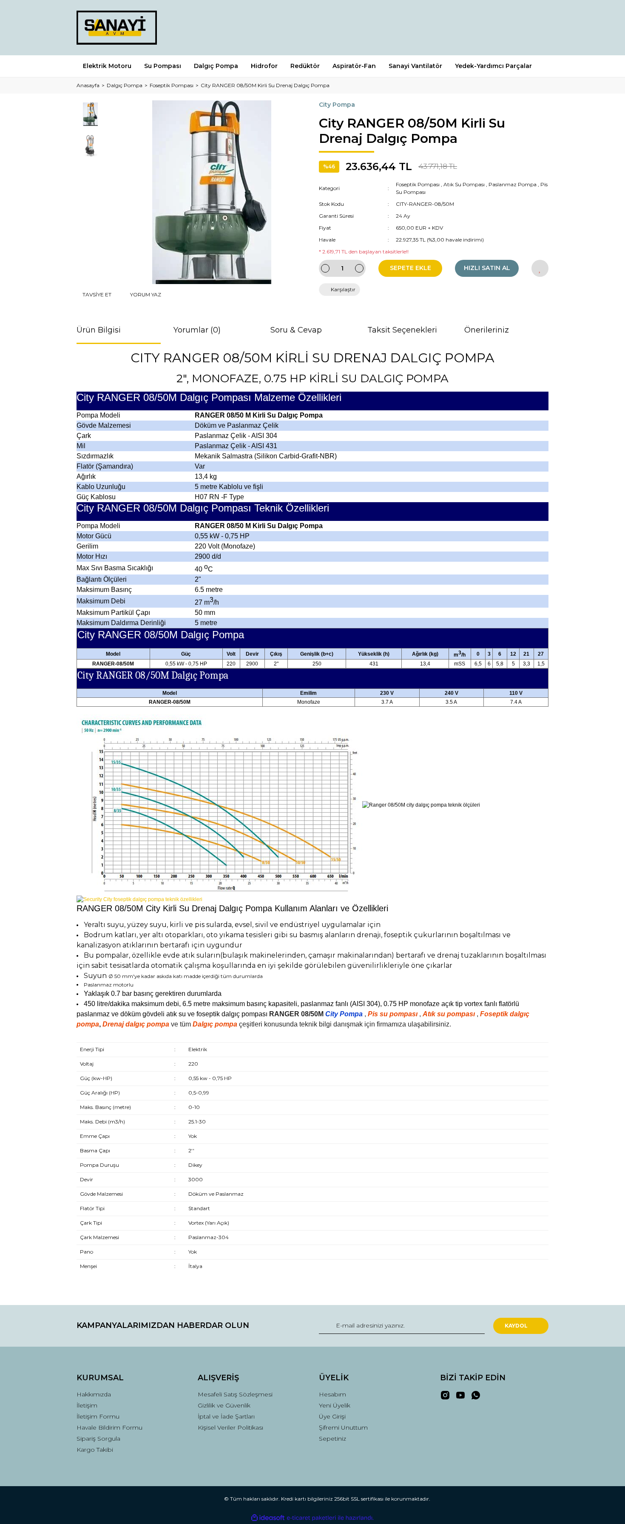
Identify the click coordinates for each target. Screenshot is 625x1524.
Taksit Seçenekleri (402, 330)
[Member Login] (494, 27)
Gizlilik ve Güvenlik (224, 1405)
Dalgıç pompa (215, 1024)
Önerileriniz (486, 330)
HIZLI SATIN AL (487, 268)
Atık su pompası (449, 1014)
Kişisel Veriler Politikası (230, 1427)
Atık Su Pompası (464, 184)
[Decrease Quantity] (325, 268)
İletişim (87, 1405)
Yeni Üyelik (334, 1405)
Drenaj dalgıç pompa (135, 1024)
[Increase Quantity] (359, 268)
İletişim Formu (98, 1416)
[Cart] (538, 27)
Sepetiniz (332, 1438)
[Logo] (117, 28)
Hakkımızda (94, 1394)
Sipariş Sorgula (98, 1438)
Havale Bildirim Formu (109, 1427)
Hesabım (332, 1394)
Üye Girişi (332, 1416)
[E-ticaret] (311, 1518)
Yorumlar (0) (197, 330)
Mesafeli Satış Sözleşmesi (235, 1394)
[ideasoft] (268, 1518)
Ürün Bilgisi (99, 330)
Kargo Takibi (95, 1449)
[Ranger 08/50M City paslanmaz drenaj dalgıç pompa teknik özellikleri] (139, 899)
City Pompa (337, 104)
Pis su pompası (393, 1014)
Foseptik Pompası (418, 184)
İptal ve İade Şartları (226, 1416)
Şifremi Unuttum (343, 1427)
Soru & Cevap (296, 330)
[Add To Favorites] (539, 268)
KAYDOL (516, 1325)
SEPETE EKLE (410, 268)
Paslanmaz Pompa (513, 184)
